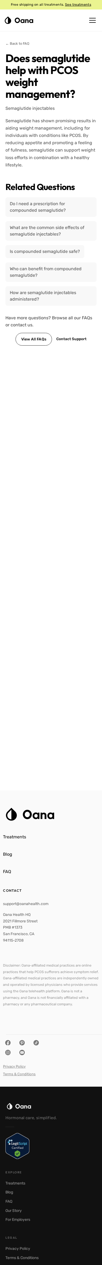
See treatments (78, 4)
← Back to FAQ (17, 43)
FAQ (8, 1201)
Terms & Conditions (19, 1074)
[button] (92, 20)
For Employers (17, 1219)
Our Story (13, 1210)
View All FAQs (33, 339)
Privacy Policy (14, 1066)
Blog (9, 1192)
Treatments (15, 1183)
